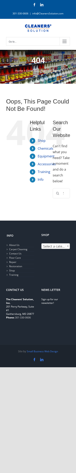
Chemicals (45, 148)
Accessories (47, 164)
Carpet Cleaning (18, 249)
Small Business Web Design (42, 351)
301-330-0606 (23, 317)
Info (41, 179)
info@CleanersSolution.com (47, 13)
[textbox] (56, 246)
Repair (12, 262)
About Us (14, 245)
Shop (42, 140)
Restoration (15, 266)
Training (44, 172)
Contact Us (15, 253)
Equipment (46, 156)
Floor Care (15, 257)
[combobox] (55, 246)
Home (19, 71)
